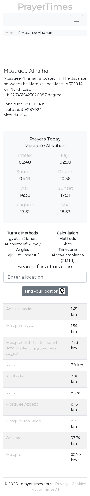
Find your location (42, 291)
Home (11, 33)
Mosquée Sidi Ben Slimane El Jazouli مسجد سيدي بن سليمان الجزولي (33, 348)
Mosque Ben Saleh (23, 421)
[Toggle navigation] (76, 19)
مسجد (11, 365)
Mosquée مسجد (20, 326)
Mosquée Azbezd (22, 404)
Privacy (62, 484)
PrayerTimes (45, 6)
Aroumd (14, 438)
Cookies (79, 484)
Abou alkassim (19, 309)
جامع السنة (14, 376)
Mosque (13, 454)
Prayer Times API (46, 489)
